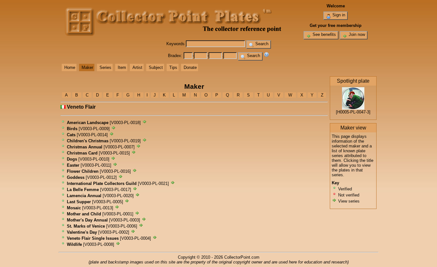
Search (261, 43)
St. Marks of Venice (86, 226)
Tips (173, 67)
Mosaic (74, 207)
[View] (144, 122)
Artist (137, 67)
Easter (73, 165)
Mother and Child (84, 214)
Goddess (75, 177)
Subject (156, 67)
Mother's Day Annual (87, 220)
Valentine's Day (82, 232)
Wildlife (74, 244)
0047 (361, 112)
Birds (72, 128)
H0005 (343, 112)
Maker (87, 67)
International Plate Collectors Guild (102, 183)
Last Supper (79, 201)
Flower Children (83, 171)
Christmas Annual (84, 147)
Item (122, 67)
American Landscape (87, 122)
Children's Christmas (87, 140)
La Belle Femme (83, 189)
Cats (71, 134)
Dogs (72, 159)
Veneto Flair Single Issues (93, 238)
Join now (356, 34)
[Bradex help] (266, 55)
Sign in (338, 15)
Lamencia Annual (84, 195)
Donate (190, 67)
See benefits (323, 34)
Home (69, 67)
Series (105, 67)
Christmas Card (82, 153)
